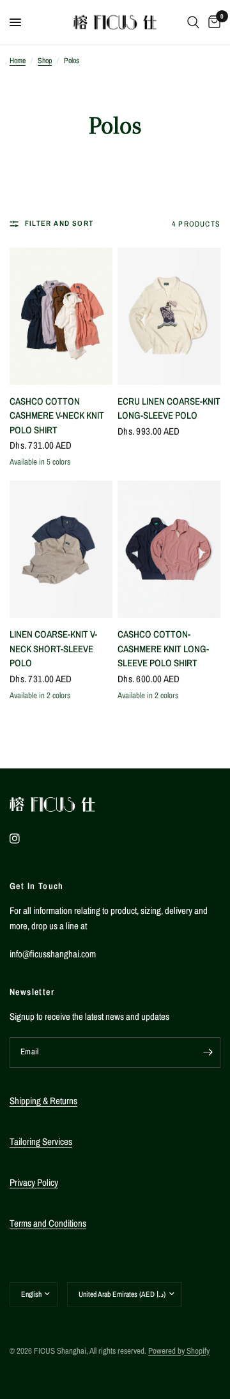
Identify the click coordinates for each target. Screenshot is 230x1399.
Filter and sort (59, 223)
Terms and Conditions (48, 1223)
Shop (45, 61)
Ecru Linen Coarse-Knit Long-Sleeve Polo (169, 408)
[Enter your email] (207, 1052)
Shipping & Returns (43, 1100)
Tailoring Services (41, 1141)
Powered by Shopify (179, 1350)
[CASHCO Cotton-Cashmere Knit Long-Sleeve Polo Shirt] (169, 549)
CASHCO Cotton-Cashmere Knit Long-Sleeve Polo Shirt (163, 648)
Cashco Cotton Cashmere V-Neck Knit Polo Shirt (57, 415)
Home (18, 61)
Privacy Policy (34, 1182)
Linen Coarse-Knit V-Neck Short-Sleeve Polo (53, 648)
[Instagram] (24, 839)
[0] (212, 22)
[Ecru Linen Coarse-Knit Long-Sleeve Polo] (169, 316)
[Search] (193, 22)
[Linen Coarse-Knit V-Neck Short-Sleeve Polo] (61, 549)
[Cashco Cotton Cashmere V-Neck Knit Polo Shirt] (61, 316)
